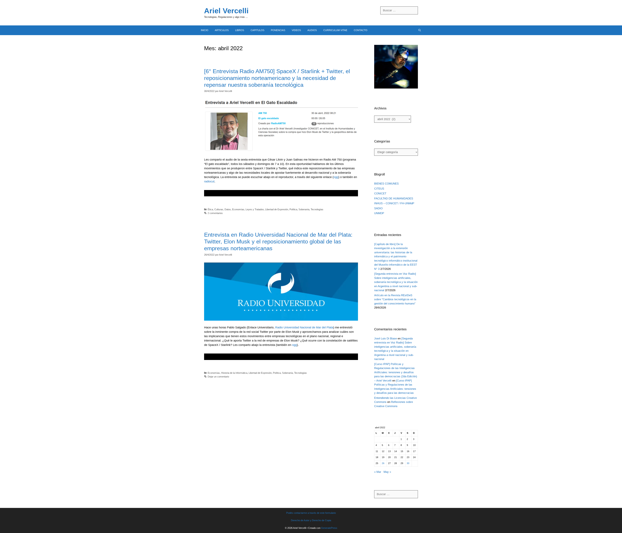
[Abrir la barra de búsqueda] (419, 30)
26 (383, 463)
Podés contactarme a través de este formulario (311, 512)
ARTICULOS (222, 30)
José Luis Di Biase (385, 338)
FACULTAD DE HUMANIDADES (393, 198)
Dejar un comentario (218, 376)
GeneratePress (329, 528)
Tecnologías (317, 209)
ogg (336, 177)
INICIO (204, 30)
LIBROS (239, 30)
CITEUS (379, 188)
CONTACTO (360, 30)
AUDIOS (312, 30)
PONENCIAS (278, 30)
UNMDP (379, 213)
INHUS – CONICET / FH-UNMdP (394, 203)
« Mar (377, 471)
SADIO (378, 208)
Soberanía (304, 209)
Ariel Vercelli (226, 11)
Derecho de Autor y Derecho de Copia (311, 520)
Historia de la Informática (234, 372)
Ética (210, 209)
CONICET (380, 193)
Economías (238, 209)
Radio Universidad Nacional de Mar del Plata (304, 327)
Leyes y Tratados (255, 209)
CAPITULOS (257, 30)
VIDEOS (296, 30)
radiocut (209, 181)
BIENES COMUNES (386, 183)
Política (293, 209)
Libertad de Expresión (276, 209)
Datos (228, 209)
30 (408, 463)
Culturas (218, 209)
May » (387, 471)
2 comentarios (215, 213)
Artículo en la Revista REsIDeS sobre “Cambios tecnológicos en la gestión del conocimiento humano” (395, 299)
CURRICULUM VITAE (335, 30)
